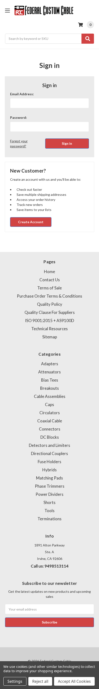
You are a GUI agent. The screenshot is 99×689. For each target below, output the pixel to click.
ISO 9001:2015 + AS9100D (49, 320)
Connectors (49, 428)
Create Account (30, 222)
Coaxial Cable (49, 420)
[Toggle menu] (7, 10)
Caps (49, 404)
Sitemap (49, 336)
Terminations (49, 518)
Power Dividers (49, 494)
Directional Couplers (49, 453)
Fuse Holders (49, 461)
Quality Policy (49, 304)
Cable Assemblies (49, 396)
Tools (49, 510)
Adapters (49, 363)
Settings (14, 681)
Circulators (49, 412)
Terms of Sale (49, 287)
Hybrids (49, 469)
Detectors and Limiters (49, 445)
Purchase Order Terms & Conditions (49, 296)
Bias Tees (49, 380)
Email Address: (22, 94)
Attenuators (49, 371)
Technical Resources (49, 328)
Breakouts (49, 388)
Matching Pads (49, 477)
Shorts (49, 502)
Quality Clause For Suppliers (50, 312)
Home (49, 271)
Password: (18, 117)
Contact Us (49, 279)
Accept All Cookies (74, 681)
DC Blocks (49, 437)
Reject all (40, 681)
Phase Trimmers (49, 486)
